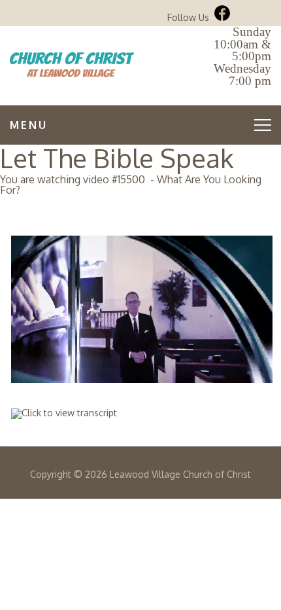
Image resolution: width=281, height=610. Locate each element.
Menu (29, 125)
